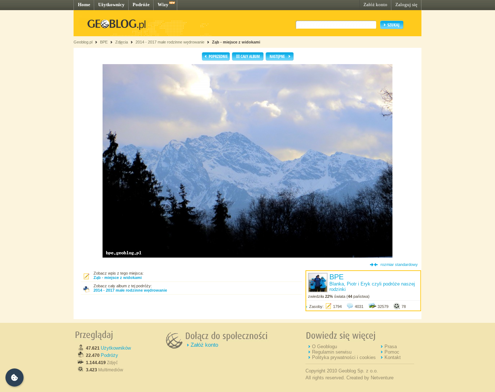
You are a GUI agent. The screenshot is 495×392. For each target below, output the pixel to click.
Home (84, 4)
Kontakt (392, 357)
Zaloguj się (406, 4)
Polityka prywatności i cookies (344, 357)
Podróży (109, 355)
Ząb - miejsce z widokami (236, 42)
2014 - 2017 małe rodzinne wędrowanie (170, 42)
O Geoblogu (324, 346)
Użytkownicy (111, 4)
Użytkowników (116, 348)
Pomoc (391, 352)
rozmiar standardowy (399, 264)
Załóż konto (375, 4)
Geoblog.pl (83, 42)
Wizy (163, 4)
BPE (104, 42)
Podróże (141, 4)
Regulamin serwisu (332, 352)
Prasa (390, 346)
